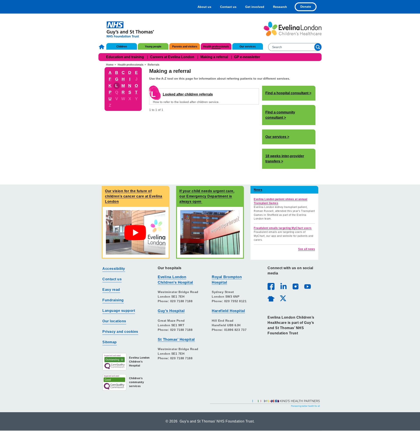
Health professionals (216, 46)
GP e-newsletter (247, 57)
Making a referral (214, 57)
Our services (248, 46)
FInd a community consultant (280, 114)
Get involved (254, 7)
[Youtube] (307, 286)
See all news (306, 249)
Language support (118, 310)
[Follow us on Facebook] (271, 286)
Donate (305, 6)
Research (280, 7)
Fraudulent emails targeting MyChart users (283, 228)
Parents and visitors (184, 46)
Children (121, 46)
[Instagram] (295, 286)
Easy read (111, 289)
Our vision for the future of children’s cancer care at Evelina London (133, 196)
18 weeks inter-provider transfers (284, 158)
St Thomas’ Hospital (176, 339)
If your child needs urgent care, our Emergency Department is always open (206, 196)
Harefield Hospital (228, 311)
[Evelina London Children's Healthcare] (293, 29)
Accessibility (113, 268)
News (258, 189)
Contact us (228, 7)
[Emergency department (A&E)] (210, 232)
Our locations (114, 321)
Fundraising (113, 300)
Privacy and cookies (120, 331)
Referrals (153, 64)
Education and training (125, 57)
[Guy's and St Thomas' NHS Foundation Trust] (127, 29)
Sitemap (109, 342)
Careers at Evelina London (172, 57)
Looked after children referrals (188, 94)
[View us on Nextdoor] (271, 298)
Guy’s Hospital (171, 311)
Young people (153, 46)
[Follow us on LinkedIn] (283, 286)
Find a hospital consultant (286, 93)
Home (102, 46)
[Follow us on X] (283, 298)
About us (204, 7)
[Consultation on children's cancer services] (135, 232)
